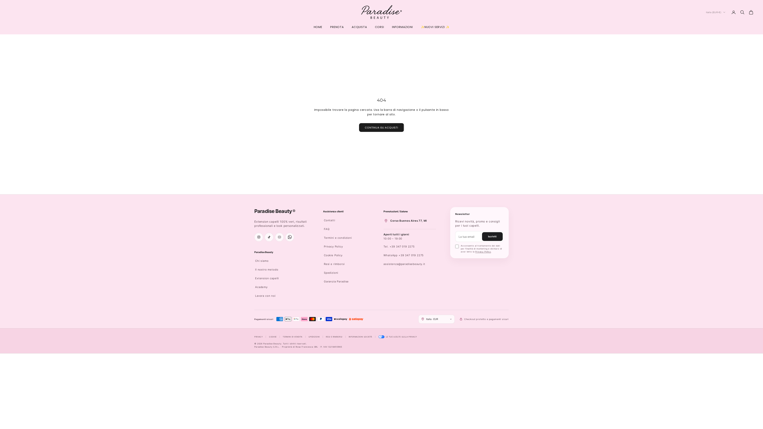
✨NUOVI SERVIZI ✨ (435, 27)
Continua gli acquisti (381, 127)
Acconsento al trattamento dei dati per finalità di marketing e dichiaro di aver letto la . (481, 248)
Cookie (273, 337)
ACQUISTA (359, 27)
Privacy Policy (333, 246)
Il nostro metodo (266, 269)
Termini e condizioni (338, 237)
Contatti (329, 220)
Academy (261, 287)
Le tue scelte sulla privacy (401, 337)
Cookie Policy (333, 255)
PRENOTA (337, 27)
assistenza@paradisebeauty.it (404, 264)
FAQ (327, 229)
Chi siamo (262, 260)
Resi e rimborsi (334, 264)
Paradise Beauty (263, 252)
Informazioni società (360, 337)
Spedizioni (331, 272)
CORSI (379, 27)
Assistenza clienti (333, 211)
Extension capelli (267, 278)
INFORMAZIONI (402, 27)
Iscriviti (492, 236)
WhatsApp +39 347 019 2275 (403, 255)
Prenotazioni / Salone (395, 211)
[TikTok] (269, 237)
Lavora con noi (265, 295)
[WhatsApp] (289, 237)
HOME (318, 27)
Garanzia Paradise (336, 281)
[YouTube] (279, 237)
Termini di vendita (292, 337)
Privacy (258, 337)
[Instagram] (258, 237)
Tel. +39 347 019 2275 (399, 246)
